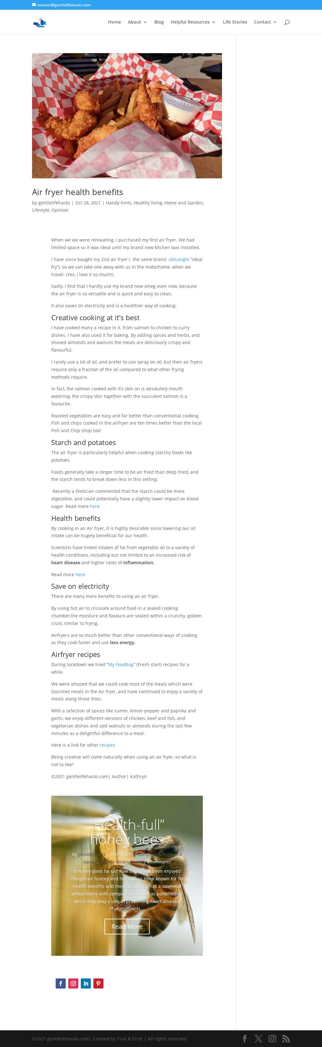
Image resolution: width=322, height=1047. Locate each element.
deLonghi (179, 259)
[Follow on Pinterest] (98, 983)
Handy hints (118, 203)
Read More (127, 926)
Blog (159, 22)
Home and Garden (183, 203)
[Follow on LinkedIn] (86, 983)
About (134, 22)
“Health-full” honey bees (127, 832)
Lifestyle (40, 210)
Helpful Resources (190, 22)
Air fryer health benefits (77, 192)
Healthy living (148, 203)
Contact (262, 22)
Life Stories (235, 22)
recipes (107, 745)
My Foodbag (121, 664)
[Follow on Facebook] (61, 983)
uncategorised (129, 862)
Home (114, 22)
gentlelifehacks (54, 203)
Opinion (60, 210)
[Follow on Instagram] (73, 983)
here (95, 506)
